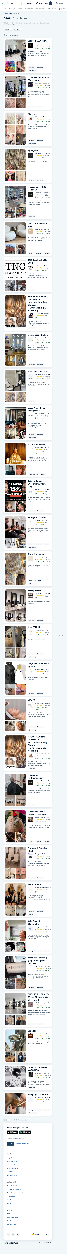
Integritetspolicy (12, 1217)
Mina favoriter (11, 1165)
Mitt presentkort (12, 1168)
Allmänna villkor (12, 1224)
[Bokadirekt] (3, 3)
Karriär (9, 1200)
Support (9, 1203)
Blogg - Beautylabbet (14, 1189)
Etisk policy (10, 1214)
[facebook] (18, 1234)
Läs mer (10, 1143)
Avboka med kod (12, 1175)
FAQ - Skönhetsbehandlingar (16, 1193)
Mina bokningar (12, 1161)
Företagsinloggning (22, 1143)
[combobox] (13, 3)
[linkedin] (13, 1234)
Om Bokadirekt (12, 1186)
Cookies (9, 1221)
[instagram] (8, 1234)
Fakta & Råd (11, 1196)
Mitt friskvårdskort (13, 1172)
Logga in (10, 1158)
